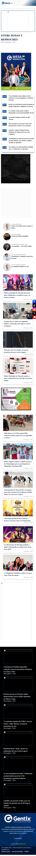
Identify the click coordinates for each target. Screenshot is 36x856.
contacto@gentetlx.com (18, 843)
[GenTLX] (18, 822)
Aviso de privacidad (17, 851)
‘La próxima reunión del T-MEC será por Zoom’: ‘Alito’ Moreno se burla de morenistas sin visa (18, 723)
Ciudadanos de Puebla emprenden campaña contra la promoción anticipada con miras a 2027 (18, 669)
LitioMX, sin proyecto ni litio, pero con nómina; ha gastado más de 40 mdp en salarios (17, 803)
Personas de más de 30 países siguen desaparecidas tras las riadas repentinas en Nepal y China (17, 696)
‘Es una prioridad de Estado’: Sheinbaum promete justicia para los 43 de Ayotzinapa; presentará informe (18, 776)
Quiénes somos (5, 851)
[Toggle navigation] (32, 3)
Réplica (27, 851)
